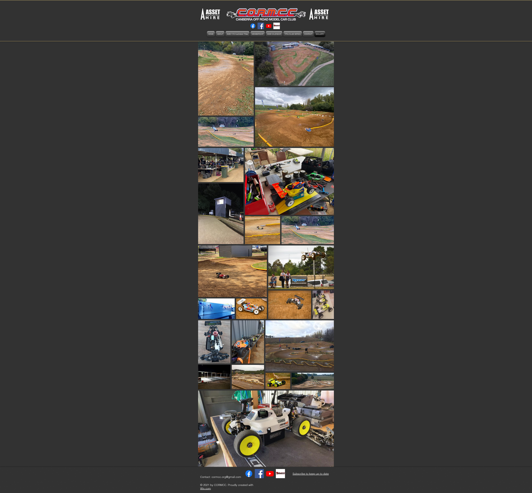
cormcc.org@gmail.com (226, 477)
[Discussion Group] (261, 26)
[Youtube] (268, 26)
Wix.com (205, 488)
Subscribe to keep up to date (311, 473)
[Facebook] (253, 26)
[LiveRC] (276, 26)
